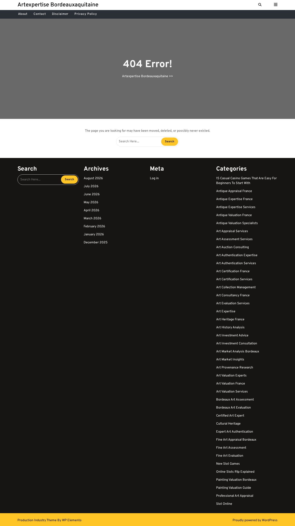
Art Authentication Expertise (236, 255)
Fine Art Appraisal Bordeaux (236, 440)
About (22, 14)
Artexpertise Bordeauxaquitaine (57, 5)
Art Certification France (233, 271)
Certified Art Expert (230, 416)
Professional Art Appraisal (234, 496)
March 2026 (92, 218)
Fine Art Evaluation (229, 456)
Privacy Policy (85, 14)
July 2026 (91, 186)
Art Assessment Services (234, 239)
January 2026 (94, 235)
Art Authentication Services (236, 263)
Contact (40, 14)
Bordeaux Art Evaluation (233, 408)
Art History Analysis (230, 328)
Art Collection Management (236, 287)
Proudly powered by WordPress (255, 520)
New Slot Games (228, 464)
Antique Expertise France (234, 199)
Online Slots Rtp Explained (235, 472)
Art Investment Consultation (236, 344)
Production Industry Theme (37, 520)
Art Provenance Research (234, 368)
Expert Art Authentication (234, 432)
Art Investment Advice (232, 336)
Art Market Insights (230, 360)
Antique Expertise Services (235, 207)
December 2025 (96, 243)
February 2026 (94, 227)
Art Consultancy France (233, 295)
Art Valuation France (230, 384)
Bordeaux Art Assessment (235, 400)
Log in (154, 178)
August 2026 (93, 178)
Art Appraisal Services (232, 231)
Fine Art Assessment (231, 448)
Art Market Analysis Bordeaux (237, 352)
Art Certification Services (234, 279)
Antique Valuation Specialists (237, 223)
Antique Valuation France (234, 215)
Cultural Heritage (228, 424)
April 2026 (91, 210)
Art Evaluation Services (233, 303)
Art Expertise (225, 312)
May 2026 (91, 202)
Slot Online (224, 504)
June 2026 (92, 194)
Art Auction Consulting (232, 247)
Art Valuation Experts (231, 376)
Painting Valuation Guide (233, 488)
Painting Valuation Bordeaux (236, 480)
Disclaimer (60, 14)
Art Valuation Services (232, 392)
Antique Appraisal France (234, 191)
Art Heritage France (230, 320)
